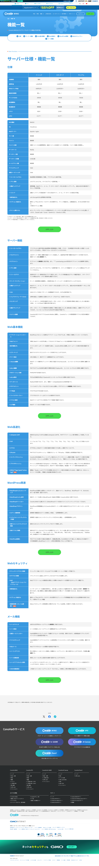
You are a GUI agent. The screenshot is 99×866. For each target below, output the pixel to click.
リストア (12, 193)
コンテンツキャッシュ (16, 457)
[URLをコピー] (55, 716)
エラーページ (14, 352)
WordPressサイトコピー (17, 502)
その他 (80, 860)
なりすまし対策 (60, 829)
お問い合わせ (53, 811)
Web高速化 (52, 36)
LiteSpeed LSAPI (15, 435)
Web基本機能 (41, 36)
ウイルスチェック (15, 640)
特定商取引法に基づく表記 (22, 811)
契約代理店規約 (13, 811)
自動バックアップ (15, 186)
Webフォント (14, 341)
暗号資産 (68, 860)
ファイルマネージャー (16, 395)
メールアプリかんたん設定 (17, 662)
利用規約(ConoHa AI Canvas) (70, 810)
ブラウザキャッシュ (15, 463)
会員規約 (11, 810)
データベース (14, 382)
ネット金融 (63, 860)
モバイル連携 (14, 314)
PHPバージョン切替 (15, 373)
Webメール (13, 646)
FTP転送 (12, 391)
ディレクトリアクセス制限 (17, 571)
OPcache (12, 452)
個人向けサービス (74, 860)
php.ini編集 (13, 368)
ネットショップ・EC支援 (24, 860)
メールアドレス (14, 624)
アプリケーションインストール (18, 336)
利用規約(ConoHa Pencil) (82, 810)
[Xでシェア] (44, 716)
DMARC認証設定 (14, 669)
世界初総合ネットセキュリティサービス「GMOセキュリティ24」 (21, 827)
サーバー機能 (29, 36)
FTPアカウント (14, 386)
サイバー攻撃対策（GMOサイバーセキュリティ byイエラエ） (29, 829)
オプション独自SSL (15, 202)
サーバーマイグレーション (17, 281)
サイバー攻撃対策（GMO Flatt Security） (49, 829)
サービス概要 (81, 811)
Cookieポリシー (70, 811)
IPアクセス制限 (14, 576)
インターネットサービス (14, 860)
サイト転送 (13, 357)
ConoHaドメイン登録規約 (20, 810)
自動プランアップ (15, 308)
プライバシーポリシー (61, 811)
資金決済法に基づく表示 (33, 811)
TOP (8, 18)
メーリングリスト (15, 651)
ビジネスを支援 (33, 860)
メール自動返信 (14, 658)
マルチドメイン (14, 255)
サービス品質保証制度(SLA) (44, 811)
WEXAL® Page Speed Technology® (18, 471)
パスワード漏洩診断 (38, 827)
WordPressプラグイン (16, 506)
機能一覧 (13, 18)
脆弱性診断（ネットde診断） (17, 605)
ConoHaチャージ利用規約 (31, 810)
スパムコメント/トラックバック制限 (18, 518)
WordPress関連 (64, 36)
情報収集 (58, 860)
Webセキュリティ (78, 36)
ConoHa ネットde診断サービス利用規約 (56, 810)
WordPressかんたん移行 (17, 497)
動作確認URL (14, 346)
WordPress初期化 (15, 539)
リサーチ (53, 860)
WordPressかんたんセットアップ (18, 491)
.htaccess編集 (14, 361)
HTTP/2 (12, 448)
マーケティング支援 (47, 860)
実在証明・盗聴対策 (13, 829)
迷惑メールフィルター (16, 633)
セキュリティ (39, 860)
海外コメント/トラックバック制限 (18, 525)
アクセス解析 (14, 400)
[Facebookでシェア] (49, 716)
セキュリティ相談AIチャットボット (59, 827)
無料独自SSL (13, 197)
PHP (11, 441)
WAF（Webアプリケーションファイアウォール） (18, 582)
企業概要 (76, 811)
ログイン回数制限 (15, 513)
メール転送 (13, 629)
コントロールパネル (15, 177)
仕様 (20, 36)
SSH (11, 292)
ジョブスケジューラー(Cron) (18, 297)
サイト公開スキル (15, 210)
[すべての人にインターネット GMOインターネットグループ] (88, 1)
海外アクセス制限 (15, 530)
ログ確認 (12, 404)
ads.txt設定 (13, 377)
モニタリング (14, 301)
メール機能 (50, 39)
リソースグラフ (14, 274)
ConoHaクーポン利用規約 (42, 810)
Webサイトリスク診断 (47, 827)
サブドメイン (14, 261)
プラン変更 (13, 181)
